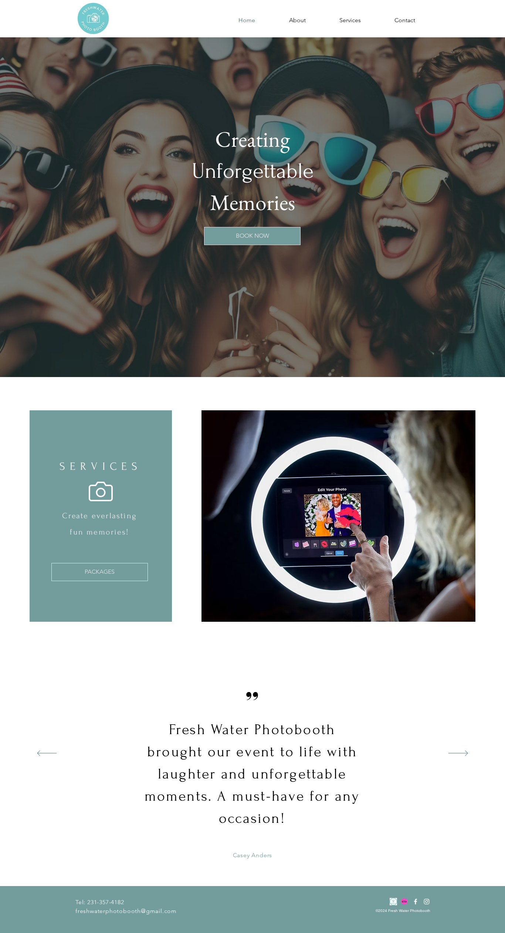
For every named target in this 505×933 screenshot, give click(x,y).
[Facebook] (415, 901)
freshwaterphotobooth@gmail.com (126, 911)
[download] (393, 901)
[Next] (458, 753)
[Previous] (47, 753)
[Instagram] (426, 901)
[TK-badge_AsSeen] (404, 901)
